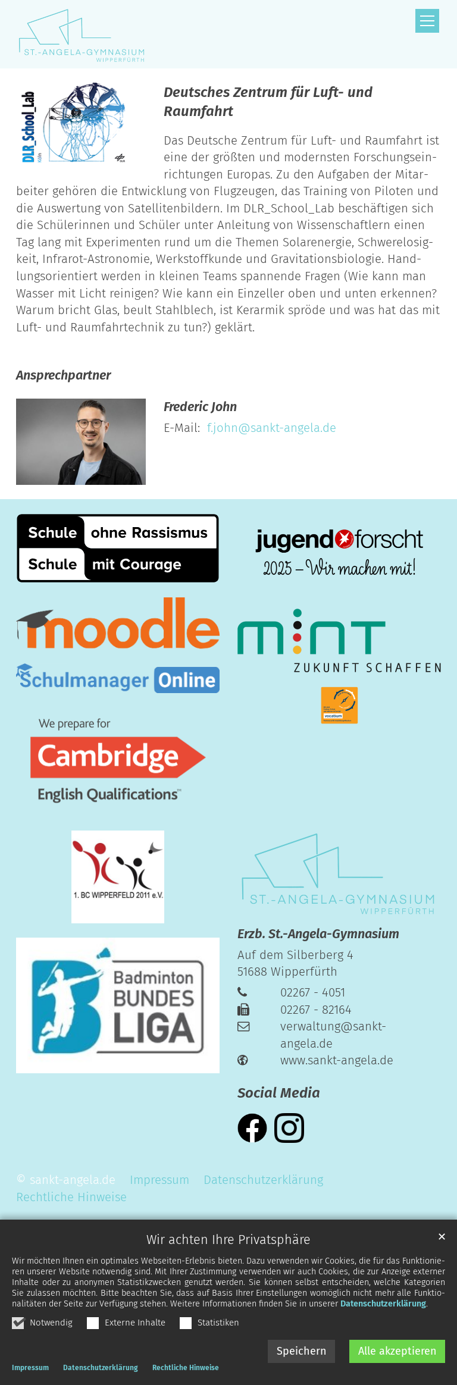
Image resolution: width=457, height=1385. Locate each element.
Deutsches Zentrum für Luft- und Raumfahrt (268, 102)
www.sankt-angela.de (336, 1060)
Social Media (278, 1093)
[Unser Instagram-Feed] (289, 1127)
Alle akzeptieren (397, 1351)
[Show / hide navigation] (427, 21)
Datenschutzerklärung (383, 1304)
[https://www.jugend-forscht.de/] (339, 553)
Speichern (302, 1351)
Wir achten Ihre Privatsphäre (228, 1240)
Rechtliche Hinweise (185, 1368)
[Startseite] (81, 34)
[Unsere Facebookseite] (252, 1127)
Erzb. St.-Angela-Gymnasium (318, 934)
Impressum (30, 1368)
